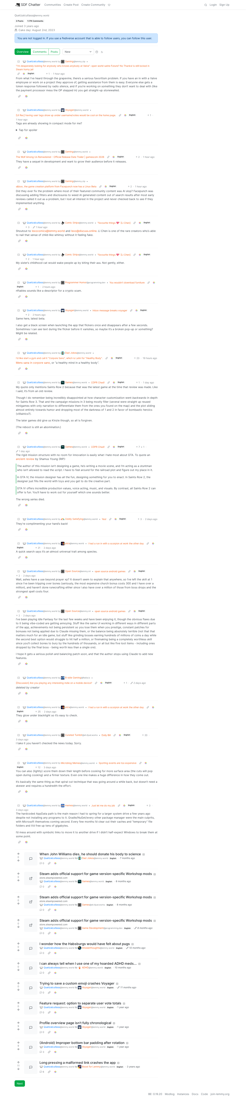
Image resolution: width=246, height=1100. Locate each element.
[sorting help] (96, 51)
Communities (52, 4)
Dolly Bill (106, 735)
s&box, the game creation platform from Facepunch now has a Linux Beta (56, 186)
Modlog (170, 1094)
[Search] (205, 4)
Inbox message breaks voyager (110, 310)
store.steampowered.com (53, 877)
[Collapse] (18, 61)
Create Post (71, 4)
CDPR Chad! (98, 382)
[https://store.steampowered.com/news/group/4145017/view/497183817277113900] (30, 878)
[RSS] (102, 51)
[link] (24, 73)
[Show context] (18, 73)
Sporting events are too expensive (117, 763)
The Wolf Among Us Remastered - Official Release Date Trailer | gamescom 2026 (60, 156)
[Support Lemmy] (109, 4)
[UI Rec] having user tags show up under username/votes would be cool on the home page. (66, 115)
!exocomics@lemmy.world (48, 231)
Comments (40, 51)
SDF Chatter (30, 5)
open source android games (110, 571)
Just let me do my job (103, 805)
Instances (183, 1094)
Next (20, 1083)
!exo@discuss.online (84, 231)
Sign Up (224, 4)
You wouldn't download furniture (127, 282)
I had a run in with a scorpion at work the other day (116, 543)
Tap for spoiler (28, 130)
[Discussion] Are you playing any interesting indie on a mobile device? (54, 682)
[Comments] (30, 858)
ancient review (25, 459)
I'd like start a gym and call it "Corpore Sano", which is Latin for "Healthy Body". (59, 358)
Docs (195, 1094)
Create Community (93, 4)
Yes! (104, 519)
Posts (54, 51)
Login (213, 4)
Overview (23, 51)
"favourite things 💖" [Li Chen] (114, 222)
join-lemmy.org (220, 1094)
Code (204, 1094)
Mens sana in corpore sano (33, 362)
